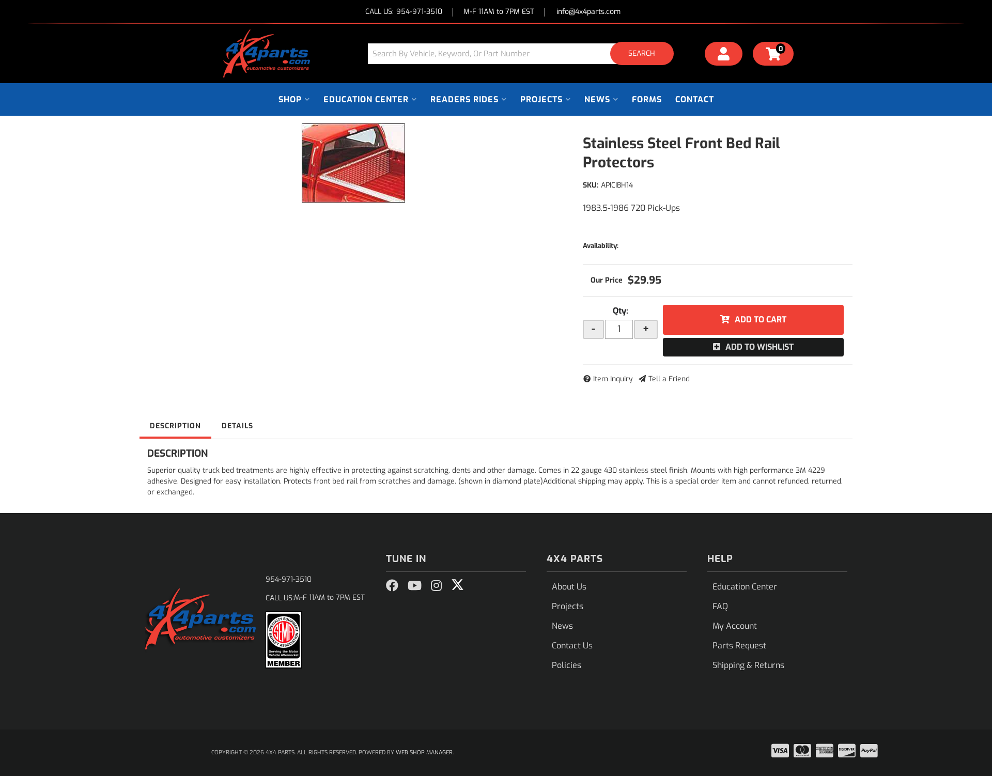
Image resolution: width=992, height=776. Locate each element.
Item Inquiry (613, 379)
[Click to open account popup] (724, 55)
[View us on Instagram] (436, 586)
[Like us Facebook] (392, 586)
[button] (524, 53)
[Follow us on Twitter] (457, 585)
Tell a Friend (669, 379)
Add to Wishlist (759, 347)
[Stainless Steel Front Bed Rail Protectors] (353, 163)
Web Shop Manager (424, 752)
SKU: (590, 185)
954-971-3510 (289, 579)
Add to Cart (760, 319)
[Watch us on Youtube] (415, 586)
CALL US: (403, 12)
